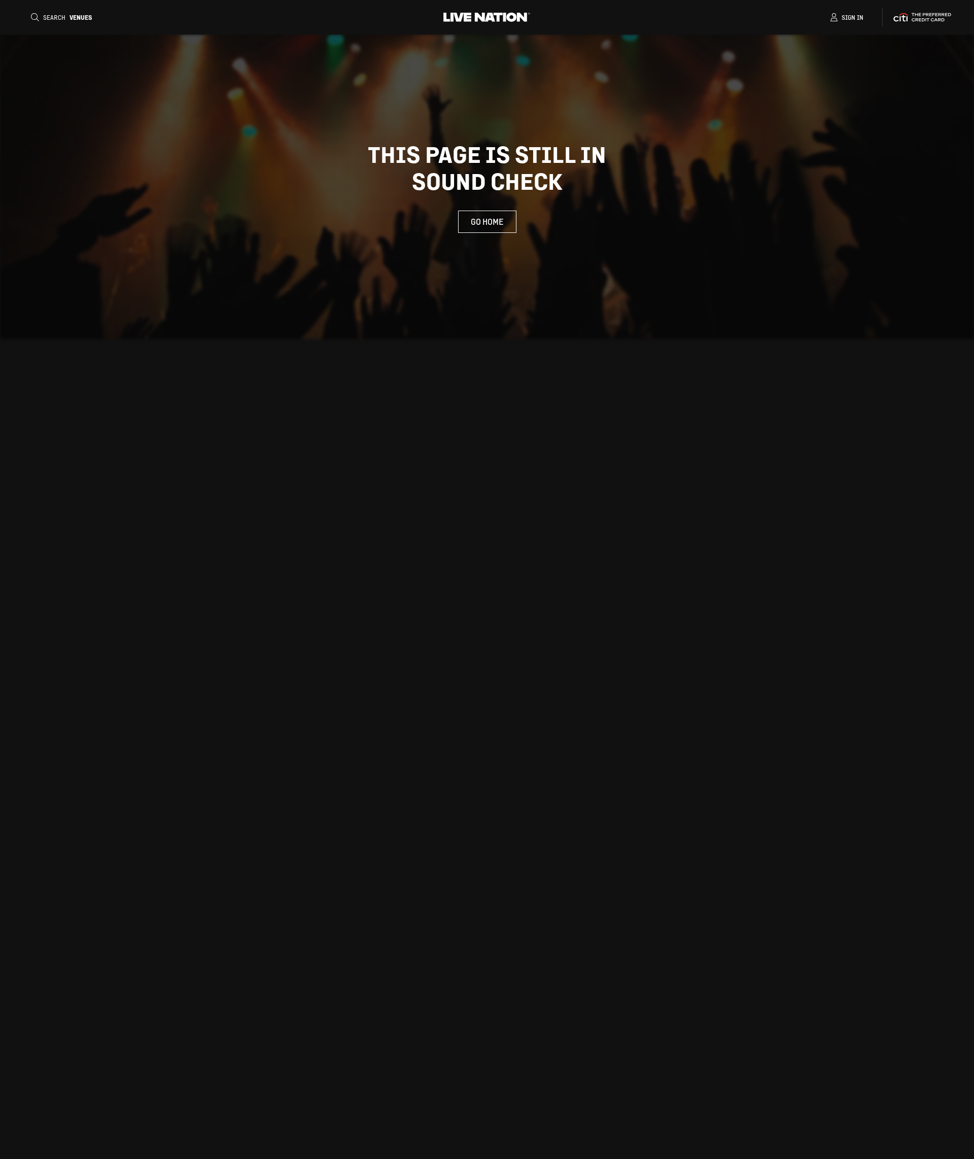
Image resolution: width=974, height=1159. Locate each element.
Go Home (487, 221)
